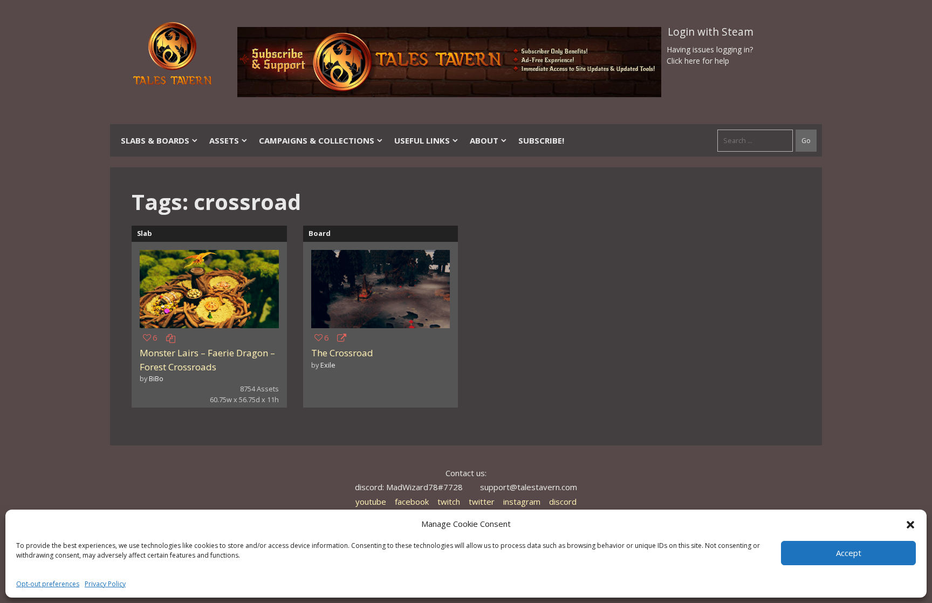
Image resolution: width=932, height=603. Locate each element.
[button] (910, 523)
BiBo (156, 378)
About (484, 140)
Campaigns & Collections (316, 140)
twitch (448, 501)
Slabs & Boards (155, 140)
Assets (224, 140)
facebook (412, 501)
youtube (370, 501)
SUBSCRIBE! (541, 140)
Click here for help (698, 61)
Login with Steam (710, 32)
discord (563, 501)
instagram (521, 501)
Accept (848, 552)
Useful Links (422, 140)
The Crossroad (342, 353)
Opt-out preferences (47, 583)
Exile (327, 365)
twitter (482, 501)
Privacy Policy (105, 583)
